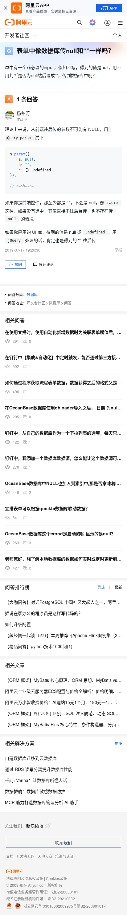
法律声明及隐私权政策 (24, 878)
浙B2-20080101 (64, 891)
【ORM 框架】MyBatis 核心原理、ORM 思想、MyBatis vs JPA (65, 680)
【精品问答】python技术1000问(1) (38, 646)
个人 (117, 35)
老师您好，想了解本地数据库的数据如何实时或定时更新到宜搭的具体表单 (63, 559)
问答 (68, 302)
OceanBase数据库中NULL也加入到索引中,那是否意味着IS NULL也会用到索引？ (63, 483)
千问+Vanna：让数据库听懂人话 (36, 780)
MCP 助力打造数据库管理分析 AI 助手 (41, 802)
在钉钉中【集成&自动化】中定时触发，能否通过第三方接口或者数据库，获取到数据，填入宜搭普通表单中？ (63, 357)
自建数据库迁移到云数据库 (31, 758)
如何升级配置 (18, 624)
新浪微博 (34, 826)
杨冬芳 (23, 113)
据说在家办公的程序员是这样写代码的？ (44, 613)
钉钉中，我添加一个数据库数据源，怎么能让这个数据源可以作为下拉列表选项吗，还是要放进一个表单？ (63, 458)
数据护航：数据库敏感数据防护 (35, 791)
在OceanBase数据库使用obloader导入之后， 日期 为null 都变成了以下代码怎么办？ (63, 408)
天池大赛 (45, 856)
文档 (10, 856)
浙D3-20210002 (61, 898)
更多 (118, 743)
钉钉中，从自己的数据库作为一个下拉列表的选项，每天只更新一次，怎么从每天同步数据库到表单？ (63, 433)
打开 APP (109, 8)
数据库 (32, 294)
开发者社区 (36, 302)
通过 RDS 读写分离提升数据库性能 (38, 769)
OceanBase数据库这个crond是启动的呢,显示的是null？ (60, 533)
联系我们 (63, 842)
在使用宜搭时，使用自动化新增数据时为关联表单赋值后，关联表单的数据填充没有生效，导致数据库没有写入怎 (63, 332)
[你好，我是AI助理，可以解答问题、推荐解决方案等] (92, 22)
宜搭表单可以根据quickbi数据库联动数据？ (47, 508)
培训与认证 (64, 856)
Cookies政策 (56, 878)
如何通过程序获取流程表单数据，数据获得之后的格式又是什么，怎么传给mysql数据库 (63, 382)
